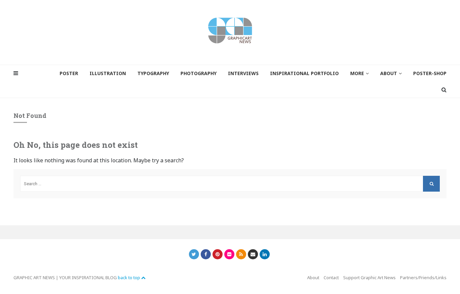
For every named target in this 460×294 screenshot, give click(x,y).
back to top (129, 277)
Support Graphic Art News (369, 277)
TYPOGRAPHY (153, 73)
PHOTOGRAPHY (198, 73)
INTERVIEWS (243, 73)
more (357, 73)
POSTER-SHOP (430, 73)
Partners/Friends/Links (423, 277)
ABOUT (388, 73)
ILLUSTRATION (108, 73)
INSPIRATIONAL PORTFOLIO (304, 73)
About (313, 277)
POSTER (69, 73)
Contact (331, 277)
